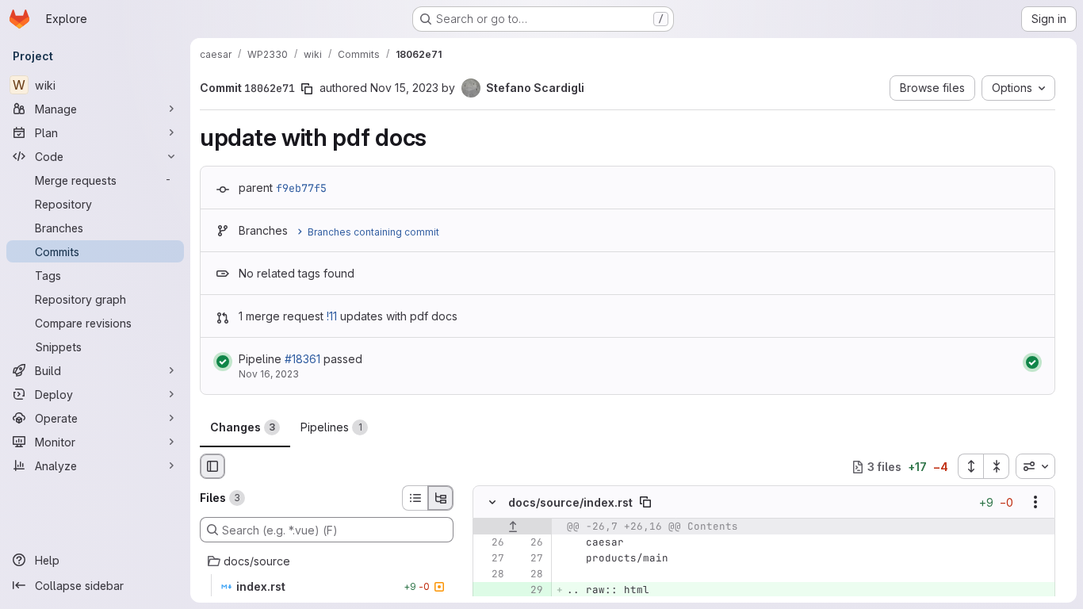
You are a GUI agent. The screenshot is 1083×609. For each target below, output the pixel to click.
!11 (332, 316)
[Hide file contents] (492, 502)
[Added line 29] (529, 591)
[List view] (414, 498)
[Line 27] (490, 559)
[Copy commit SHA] (306, 88)
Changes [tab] (242, 427)
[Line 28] (490, 575)
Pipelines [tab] (331, 427)
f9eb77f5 (301, 188)
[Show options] (1035, 502)
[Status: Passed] (222, 361)
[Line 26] (490, 543)
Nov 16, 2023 (269, 374)
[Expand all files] (970, 466)
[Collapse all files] (996, 466)
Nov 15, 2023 (404, 87)
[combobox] (1035, 466)
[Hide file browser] (212, 466)
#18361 (302, 359)
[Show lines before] (512, 527)
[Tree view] (440, 498)
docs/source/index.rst (570, 502)
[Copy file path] (645, 502)
